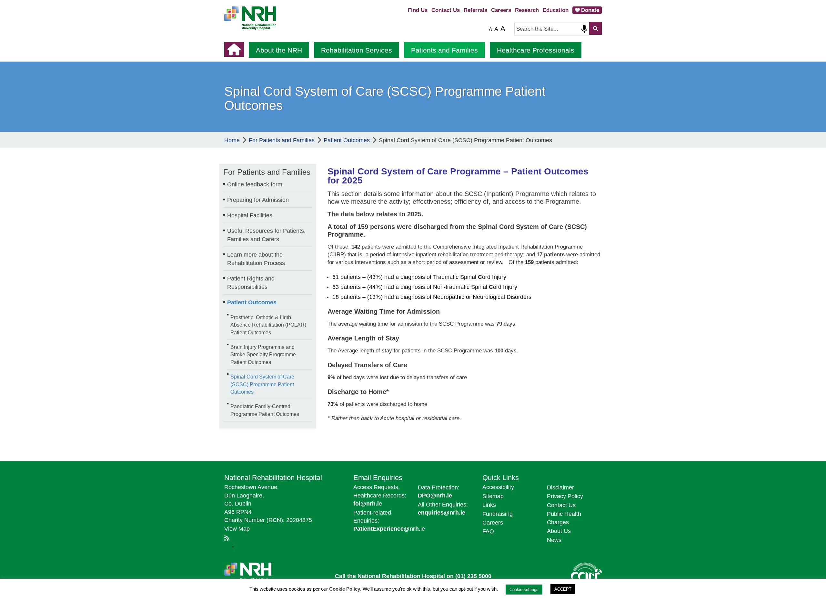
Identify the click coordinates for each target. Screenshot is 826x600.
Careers (501, 10)
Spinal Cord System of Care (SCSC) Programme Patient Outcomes (262, 384)
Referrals (475, 10)
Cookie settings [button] (524, 589)
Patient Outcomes (252, 302)
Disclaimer (560, 487)
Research (527, 10)
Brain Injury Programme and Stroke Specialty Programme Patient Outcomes (263, 354)
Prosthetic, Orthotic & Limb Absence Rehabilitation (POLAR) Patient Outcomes (268, 324)
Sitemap (493, 496)
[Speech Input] (584, 29)
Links (489, 505)
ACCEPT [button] (562, 589)
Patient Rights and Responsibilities (251, 282)
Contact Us (445, 10)
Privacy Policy (565, 496)
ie (389, 529)
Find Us (418, 10)
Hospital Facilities (249, 215)
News (554, 540)
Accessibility (498, 487)
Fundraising (497, 514)
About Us (559, 531)
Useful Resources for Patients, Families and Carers (266, 235)
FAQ (488, 531)
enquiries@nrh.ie (441, 512)
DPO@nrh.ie (435, 495)
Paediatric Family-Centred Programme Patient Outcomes (264, 410)
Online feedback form (254, 184)
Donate (590, 10)
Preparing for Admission (258, 200)
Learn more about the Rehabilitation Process (256, 258)
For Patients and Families (266, 172)
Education (556, 10)
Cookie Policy (344, 589)
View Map (237, 529)
